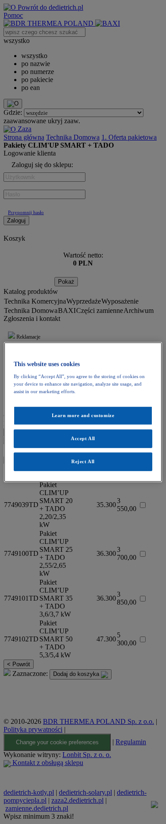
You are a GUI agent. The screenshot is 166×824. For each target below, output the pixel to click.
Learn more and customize (83, 415)
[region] (83, 412)
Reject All (83, 461)
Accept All (83, 438)
